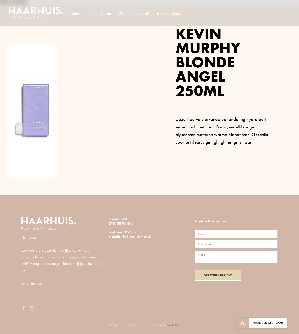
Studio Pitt (172, 325)
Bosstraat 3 (117, 219)
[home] (36, 13)
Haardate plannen (170, 13)
